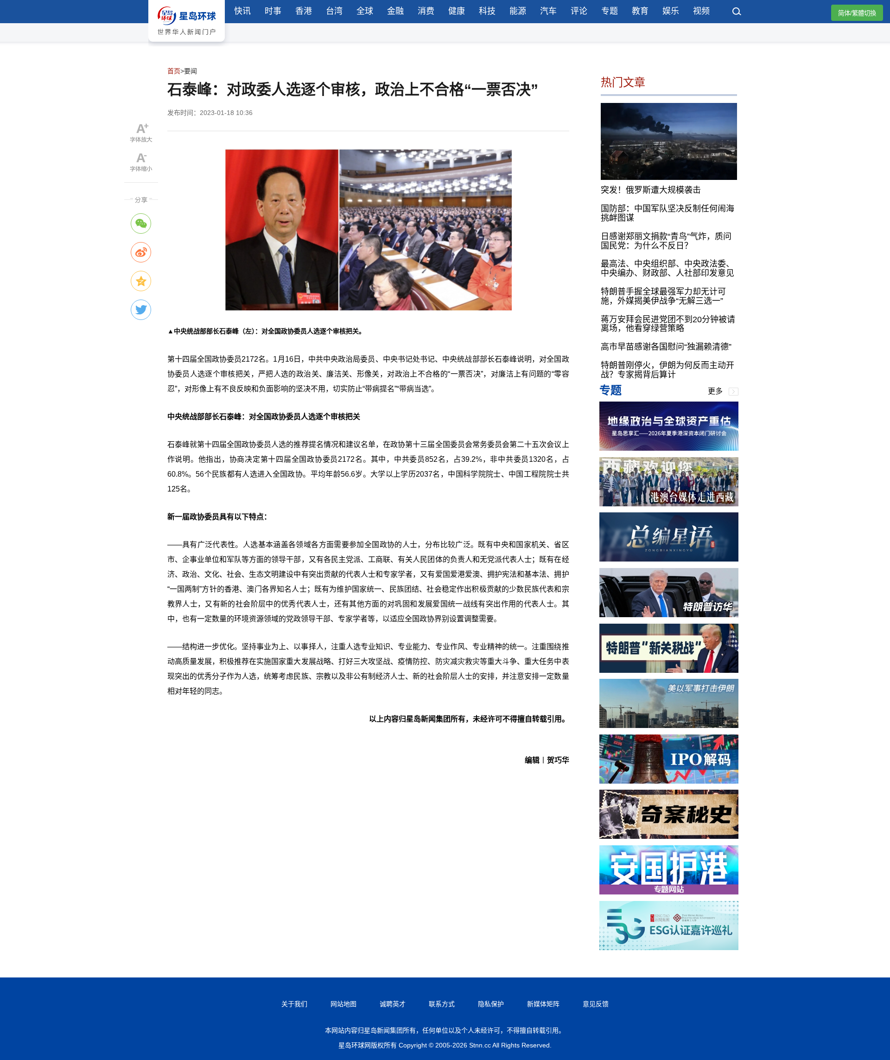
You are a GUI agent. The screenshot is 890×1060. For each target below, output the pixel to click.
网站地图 (343, 1004)
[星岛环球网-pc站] (186, 44)
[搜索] (737, 12)
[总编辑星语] (668, 559)
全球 (364, 11)
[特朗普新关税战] (668, 670)
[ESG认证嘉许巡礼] (668, 947)
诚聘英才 (393, 1004)
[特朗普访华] (668, 615)
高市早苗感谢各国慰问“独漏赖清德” (666, 346)
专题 (609, 11)
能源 (517, 11)
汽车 (548, 11)
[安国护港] (668, 892)
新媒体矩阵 (543, 1004)
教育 (640, 11)
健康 (456, 11)
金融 (395, 11)
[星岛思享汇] (668, 448)
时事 (273, 11)
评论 (579, 11)
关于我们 (294, 1004)
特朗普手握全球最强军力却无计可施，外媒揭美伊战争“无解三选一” (663, 296)
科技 (487, 11)
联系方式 (442, 1004)
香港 (303, 11)
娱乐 (670, 11)
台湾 (334, 11)
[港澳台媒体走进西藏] (668, 504)
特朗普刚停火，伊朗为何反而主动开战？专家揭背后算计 (667, 370)
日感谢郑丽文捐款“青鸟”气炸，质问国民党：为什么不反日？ (666, 241)
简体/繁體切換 (857, 13)
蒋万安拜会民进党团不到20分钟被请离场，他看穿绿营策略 (668, 324)
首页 (173, 71)
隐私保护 (491, 1004)
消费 (426, 11)
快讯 (242, 11)
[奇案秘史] (668, 836)
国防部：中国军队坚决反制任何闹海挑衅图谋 (667, 213)
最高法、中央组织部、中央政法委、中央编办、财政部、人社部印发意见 (667, 268)
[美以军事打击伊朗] (668, 725)
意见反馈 (596, 1004)
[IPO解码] (668, 781)
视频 (701, 11)
